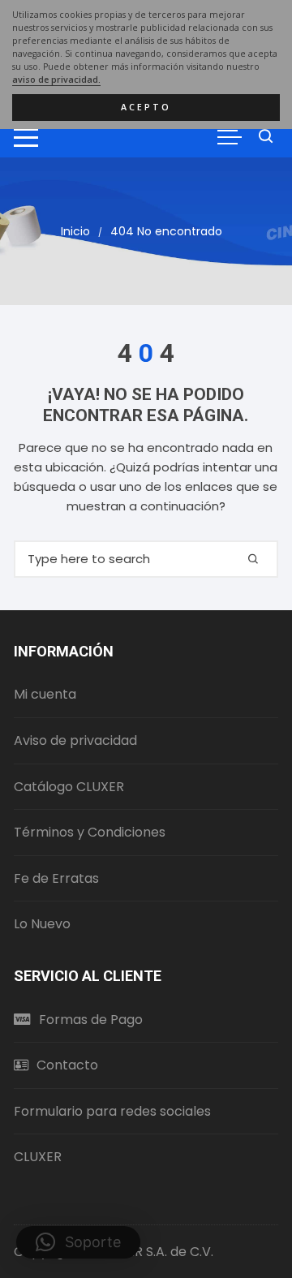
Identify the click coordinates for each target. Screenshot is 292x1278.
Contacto (67, 1065)
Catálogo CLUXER (69, 786)
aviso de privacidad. (56, 79)
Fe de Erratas (56, 878)
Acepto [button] (146, 107)
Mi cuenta (45, 694)
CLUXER (38, 1156)
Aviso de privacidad (75, 740)
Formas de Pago (91, 1019)
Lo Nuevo (42, 923)
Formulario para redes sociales (112, 1111)
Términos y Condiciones (89, 832)
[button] (78, 1242)
